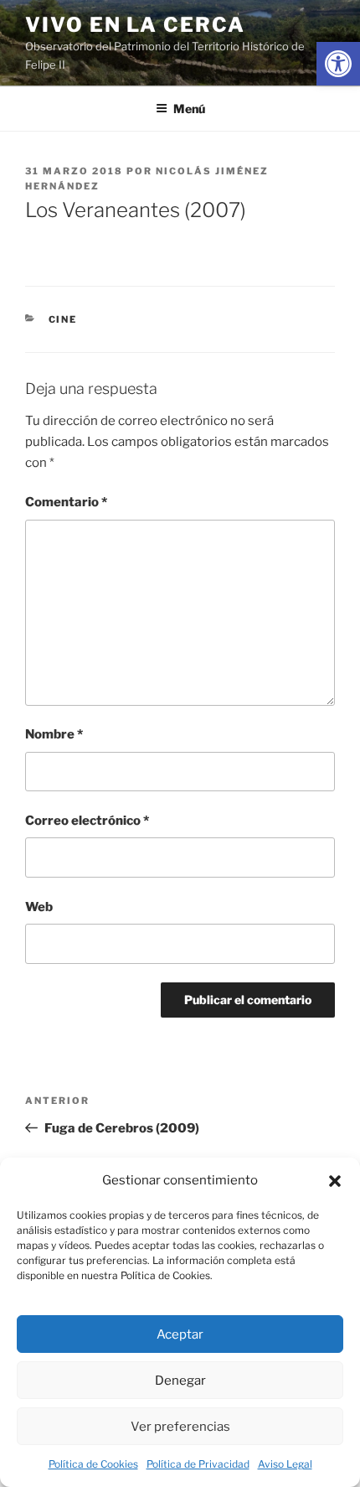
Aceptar (180, 1334)
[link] (338, 63)
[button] (335, 1181)
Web (39, 906)
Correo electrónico (87, 820)
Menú (189, 108)
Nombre (54, 734)
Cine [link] (63, 319)
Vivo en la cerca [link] (135, 25)
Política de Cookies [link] (93, 1464)
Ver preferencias (180, 1426)
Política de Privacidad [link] (198, 1464)
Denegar (180, 1380)
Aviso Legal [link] (285, 1464)
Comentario (66, 502)
